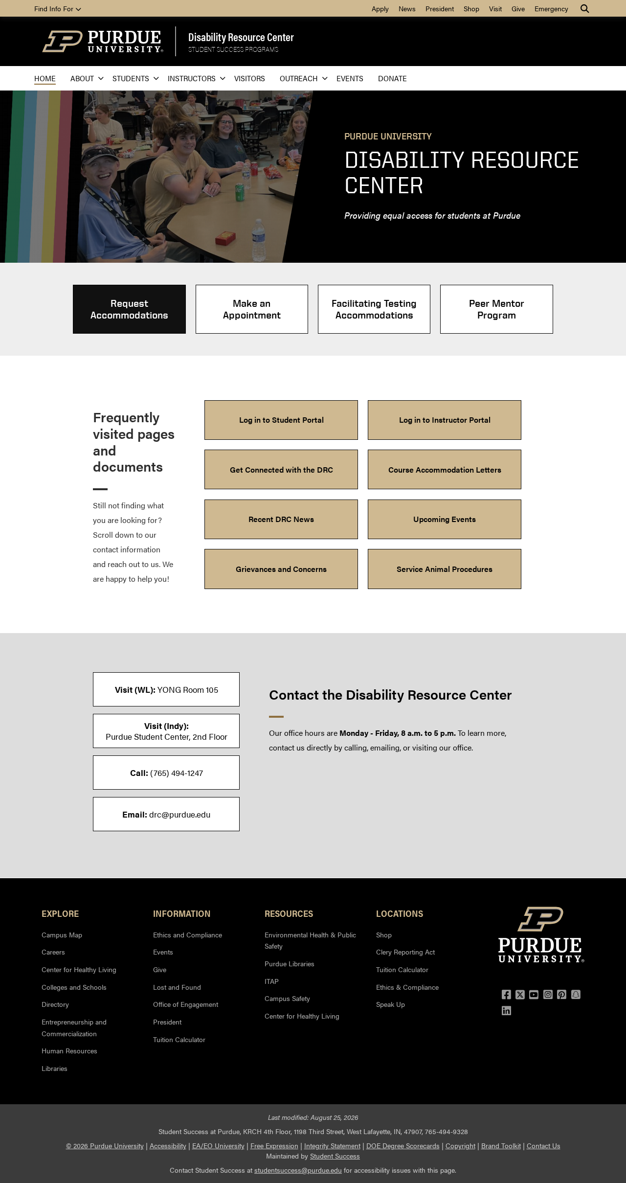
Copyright (460, 1145)
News (407, 8)
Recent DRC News (281, 518)
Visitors (249, 78)
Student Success (335, 1155)
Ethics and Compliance (187, 934)
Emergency (551, 8)
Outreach (299, 78)
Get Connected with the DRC (281, 469)
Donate (392, 78)
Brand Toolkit (501, 1145)
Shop (471, 8)
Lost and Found (177, 987)
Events (349, 78)
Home (45, 78)
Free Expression (274, 1145)
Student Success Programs (233, 49)
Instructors (192, 78)
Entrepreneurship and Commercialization (74, 1027)
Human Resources (69, 1050)
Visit (495, 8)
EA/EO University (218, 1145)
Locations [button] (399, 913)
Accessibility (168, 1145)
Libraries (54, 1068)
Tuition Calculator (179, 1039)
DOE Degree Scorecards (403, 1145)
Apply (380, 8)
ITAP (272, 981)
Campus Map (62, 934)
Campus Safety (287, 998)
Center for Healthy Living (79, 969)
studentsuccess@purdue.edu (298, 1170)
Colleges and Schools (74, 987)
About (82, 78)
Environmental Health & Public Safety (310, 940)
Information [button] (182, 913)
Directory (55, 1004)
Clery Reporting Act (405, 951)
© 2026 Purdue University (105, 1145)
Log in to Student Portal (281, 419)
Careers (53, 951)
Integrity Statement (332, 1145)
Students (130, 78)
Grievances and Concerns (281, 568)
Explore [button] (60, 913)
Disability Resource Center (241, 37)
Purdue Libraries (289, 963)
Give (518, 8)
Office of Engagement (185, 1004)
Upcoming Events (444, 518)
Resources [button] (289, 913)
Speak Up (390, 1004)
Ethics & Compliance (407, 987)
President (439, 8)
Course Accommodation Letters (444, 469)
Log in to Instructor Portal (445, 419)
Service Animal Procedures (444, 568)
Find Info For (54, 8)
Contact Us (543, 1145)
